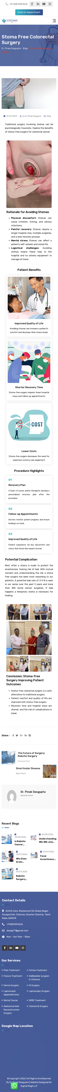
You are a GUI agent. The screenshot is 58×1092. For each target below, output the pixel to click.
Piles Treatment (12, 970)
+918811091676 (15, 924)
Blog (49, 116)
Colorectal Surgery (38, 1006)
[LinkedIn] (26, 735)
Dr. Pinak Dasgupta (33, 116)
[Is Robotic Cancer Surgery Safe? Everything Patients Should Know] (7, 839)
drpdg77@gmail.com (17, 930)
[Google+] (21, 735)
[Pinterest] (30, 735)
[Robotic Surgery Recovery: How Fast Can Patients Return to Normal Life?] (7, 873)
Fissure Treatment (13, 976)
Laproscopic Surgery (39, 991)
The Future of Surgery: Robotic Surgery (31, 755)
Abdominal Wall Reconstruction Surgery (11, 1009)
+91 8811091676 (18, 4)
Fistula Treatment (38, 970)
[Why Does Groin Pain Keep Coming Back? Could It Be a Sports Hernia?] (7, 856)
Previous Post (24, 761)
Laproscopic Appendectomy (11, 993)
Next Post (21, 773)
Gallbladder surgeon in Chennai (39, 978)
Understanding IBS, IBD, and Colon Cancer (47, 841)
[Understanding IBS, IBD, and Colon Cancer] (33, 837)
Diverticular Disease (28, 768)
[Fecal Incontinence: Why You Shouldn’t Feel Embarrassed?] (34, 855)
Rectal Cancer (11, 1000)
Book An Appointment (29, 12)
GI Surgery (34, 985)
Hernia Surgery (11, 985)
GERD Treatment (37, 1000)
